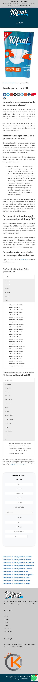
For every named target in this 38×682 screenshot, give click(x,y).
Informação (11, 83)
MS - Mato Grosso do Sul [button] (9, 419)
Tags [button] (5, 438)
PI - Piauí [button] (6, 427)
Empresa (6, 619)
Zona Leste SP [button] (7, 284)
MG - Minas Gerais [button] (8, 384)
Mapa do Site (8, 631)
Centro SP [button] (6, 276)
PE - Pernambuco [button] (8, 403)
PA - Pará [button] (6, 435)
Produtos (7, 622)
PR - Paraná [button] (7, 392)
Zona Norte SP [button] (7, 280)
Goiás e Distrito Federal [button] (9, 415)
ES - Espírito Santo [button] (8, 388)
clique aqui (24, 260)
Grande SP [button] (6, 296)
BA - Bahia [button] (6, 407)
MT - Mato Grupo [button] (8, 423)
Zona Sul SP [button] (7, 288)
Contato (6, 625)
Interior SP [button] (6, 300)
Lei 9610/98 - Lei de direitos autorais (18, 464)
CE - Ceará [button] (7, 411)
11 (23, 1)
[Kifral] (19, 12)
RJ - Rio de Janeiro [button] (8, 380)
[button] (34, 678)
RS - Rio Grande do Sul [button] (8, 399)
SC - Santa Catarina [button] (8, 395)
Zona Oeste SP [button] (7, 292)
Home (5, 83)
